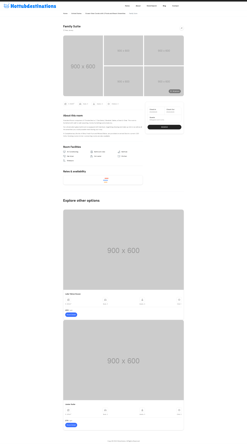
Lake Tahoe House (73, 294)
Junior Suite (70, 404)
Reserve (164, 127)
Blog (164, 6)
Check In (153, 109)
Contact (175, 6)
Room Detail (71, 315)
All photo (176, 91)
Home (127, 6)
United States (76, 13)
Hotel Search (152, 6)
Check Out (170, 109)
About (138, 6)
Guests (152, 117)
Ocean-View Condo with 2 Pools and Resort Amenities (105, 13)
